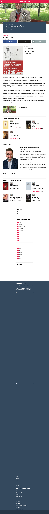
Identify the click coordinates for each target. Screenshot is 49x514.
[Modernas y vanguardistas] (5, 198)
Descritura (17, 494)
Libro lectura (20, 106)
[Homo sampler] (28, 198)
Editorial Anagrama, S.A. (37, 201)
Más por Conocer (19, 492)
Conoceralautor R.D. (19, 498)
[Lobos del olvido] (28, 125)
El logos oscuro (35, 185)
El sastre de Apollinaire (14, 127)
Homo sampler (35, 197)
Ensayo (12, 24)
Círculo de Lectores (21, 269)
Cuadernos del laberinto (21, 270)
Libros (17, 480)
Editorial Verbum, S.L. (36, 191)
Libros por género (20, 211)
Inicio (17, 476)
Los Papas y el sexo (14, 185)
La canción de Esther (14, 123)
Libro (10, 24)
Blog (16, 481)
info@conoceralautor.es (22, 505)
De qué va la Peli (19, 496)
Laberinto (12, 201)
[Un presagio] (5, 135)
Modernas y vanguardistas (16, 197)
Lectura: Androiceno (22, 107)
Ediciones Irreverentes (21, 274)
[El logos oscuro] (28, 186)
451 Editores (19, 267)
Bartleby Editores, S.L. (36, 128)
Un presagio (12, 133)
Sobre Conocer (18, 483)
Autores (17, 478)
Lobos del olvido (35, 123)
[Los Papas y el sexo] (5, 186)
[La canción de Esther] (5, 125)
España (7, 24)
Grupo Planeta (12, 190)
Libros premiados (20, 213)
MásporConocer (19, 485)
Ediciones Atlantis (20, 272)
